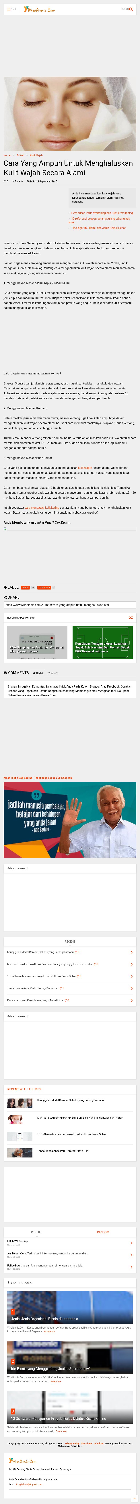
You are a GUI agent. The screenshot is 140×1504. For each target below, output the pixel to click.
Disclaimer (86, 1443)
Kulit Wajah (36, 155)
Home (7, 155)
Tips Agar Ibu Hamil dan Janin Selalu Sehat (98, 228)
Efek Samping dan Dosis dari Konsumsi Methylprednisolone (36, 649)
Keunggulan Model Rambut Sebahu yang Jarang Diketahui (70, 1100)
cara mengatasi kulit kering (42, 507)
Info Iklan (98, 1443)
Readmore (49, 1331)
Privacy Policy (72, 1443)
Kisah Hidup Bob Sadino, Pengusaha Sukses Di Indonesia (38, 777)
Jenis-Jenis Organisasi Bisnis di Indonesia (44, 1319)
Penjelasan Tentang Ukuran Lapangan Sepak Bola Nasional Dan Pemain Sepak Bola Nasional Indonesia (102, 647)
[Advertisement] (70, 45)
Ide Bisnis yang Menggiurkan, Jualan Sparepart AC (51, 1369)
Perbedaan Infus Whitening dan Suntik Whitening (102, 213)
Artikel (20, 155)
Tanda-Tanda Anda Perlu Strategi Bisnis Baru (63, 1150)
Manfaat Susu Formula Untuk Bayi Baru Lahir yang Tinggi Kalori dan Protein (80, 1117)
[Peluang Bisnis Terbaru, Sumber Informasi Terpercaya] (39, 10)
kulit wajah (85, 467)
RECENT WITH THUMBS (24, 1089)
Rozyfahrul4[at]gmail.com (29, 1484)
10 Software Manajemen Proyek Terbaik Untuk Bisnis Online (71, 1134)
